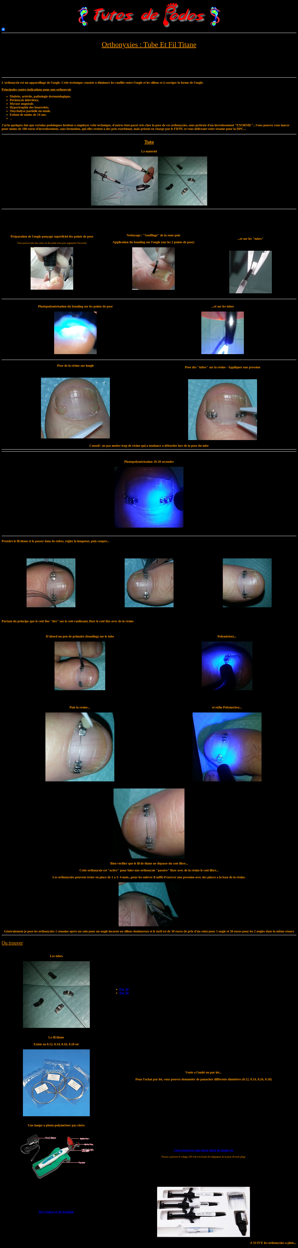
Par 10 (124, 989)
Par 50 (124, 993)
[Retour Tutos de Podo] (149, 26)
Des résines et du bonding (56, 1212)
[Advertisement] (76, 66)
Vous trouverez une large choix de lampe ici (203, 1150)
